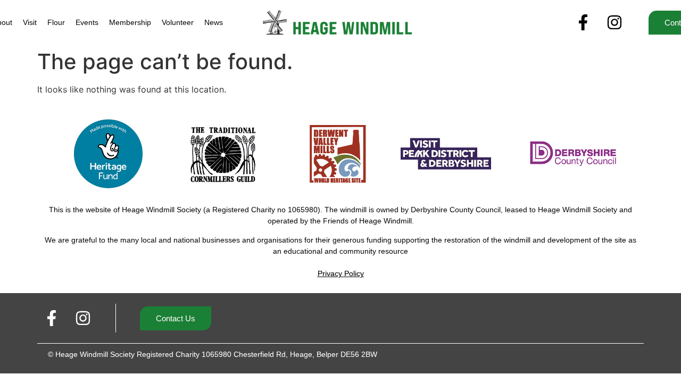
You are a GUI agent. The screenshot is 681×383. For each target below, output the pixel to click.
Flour (56, 22)
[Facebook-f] (583, 22)
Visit (30, 22)
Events (87, 22)
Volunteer (178, 22)
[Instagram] (614, 22)
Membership (130, 22)
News (213, 22)
